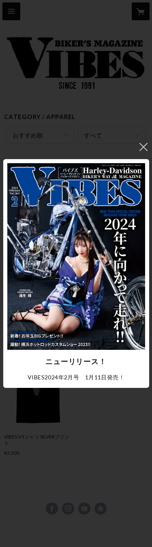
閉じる (143, 147)
